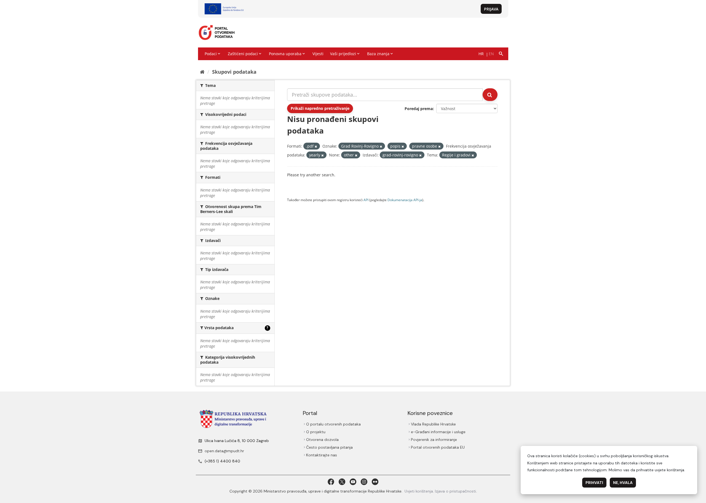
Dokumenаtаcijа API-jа (404, 200)
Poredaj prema (419, 108)
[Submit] (490, 94)
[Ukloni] (316, 146)
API (365, 200)
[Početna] (202, 71)
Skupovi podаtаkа (234, 71)
